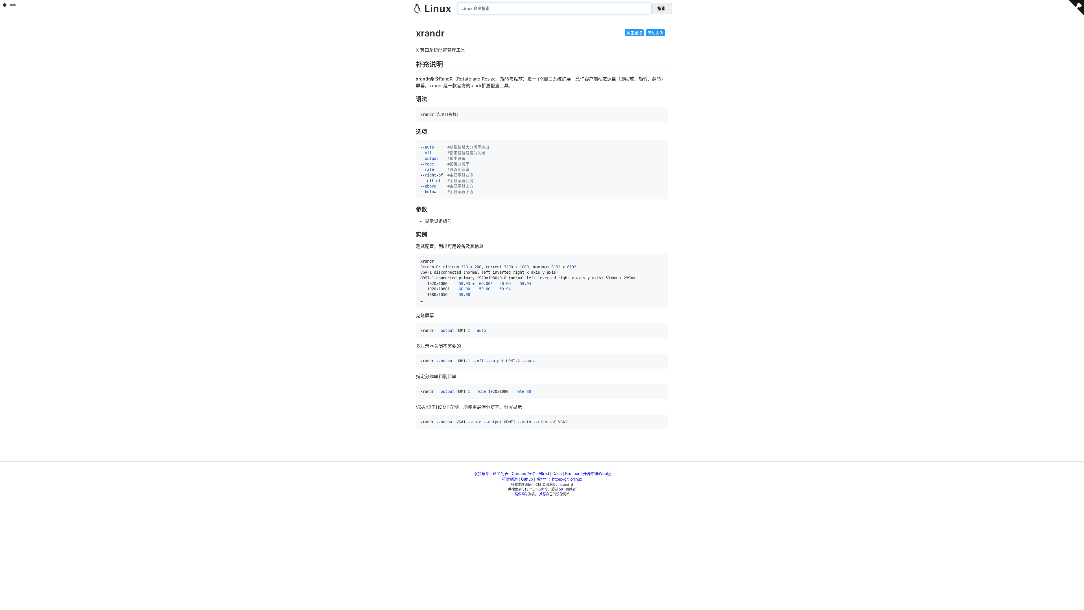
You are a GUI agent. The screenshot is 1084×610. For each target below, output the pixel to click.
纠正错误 (634, 33)
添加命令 (481, 473)
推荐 (542, 493)
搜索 (661, 8)
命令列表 (500, 473)
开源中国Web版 (597, 473)
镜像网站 (521, 493)
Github (527, 479)
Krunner (572, 473)
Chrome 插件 (523, 473)
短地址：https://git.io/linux (559, 479)
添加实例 (655, 33)
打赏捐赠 (510, 479)
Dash (557, 473)
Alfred (544, 473)
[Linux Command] (432, 8)
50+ (562, 489)
